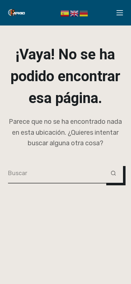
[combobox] (56, 173)
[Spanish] (65, 12)
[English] (74, 12)
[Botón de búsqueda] (113, 173)
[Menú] (119, 12)
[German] (84, 12)
